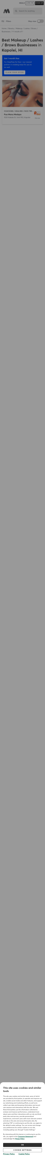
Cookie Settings (22, 1150)
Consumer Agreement (25, 1136)
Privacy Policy (19, 1139)
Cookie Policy (24, 1154)
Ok (22, 1145)
